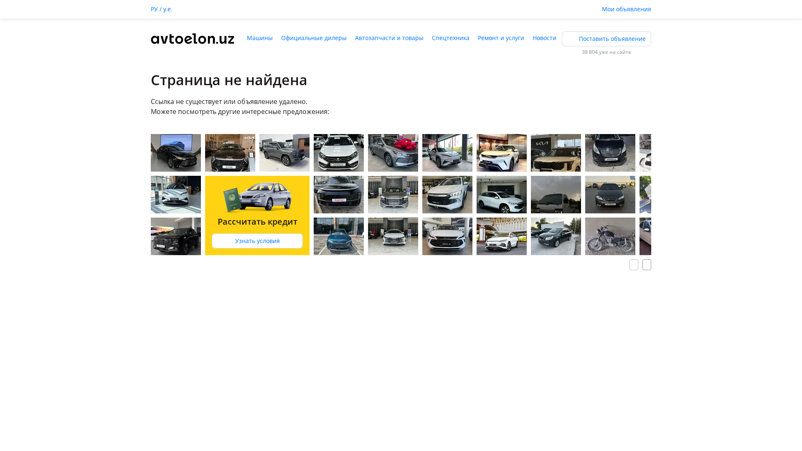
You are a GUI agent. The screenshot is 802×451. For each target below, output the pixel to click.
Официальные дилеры (314, 38)
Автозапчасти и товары (389, 38)
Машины (260, 38)
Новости (544, 38)
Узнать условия (257, 241)
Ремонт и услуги (501, 38)
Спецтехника (451, 38)
